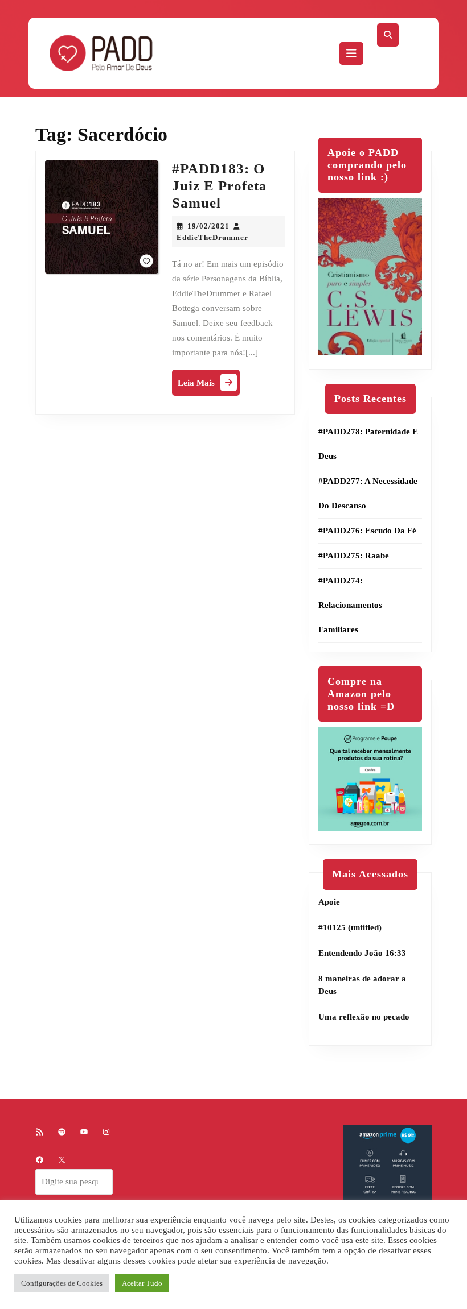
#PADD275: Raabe (353, 555)
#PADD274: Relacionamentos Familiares (350, 605)
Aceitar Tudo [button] (142, 1283)
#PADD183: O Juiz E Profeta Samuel (219, 185)
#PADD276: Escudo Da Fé (367, 530)
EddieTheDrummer (212, 237)
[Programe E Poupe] (370, 778)
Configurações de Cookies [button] (62, 1283)
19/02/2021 (208, 226)
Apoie (329, 901)
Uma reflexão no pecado (363, 1016)
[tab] (351, 53)
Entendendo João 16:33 (362, 953)
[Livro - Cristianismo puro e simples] (370, 275)
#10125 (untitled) (350, 927)
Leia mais (209, 385)
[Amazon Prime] (387, 1168)
